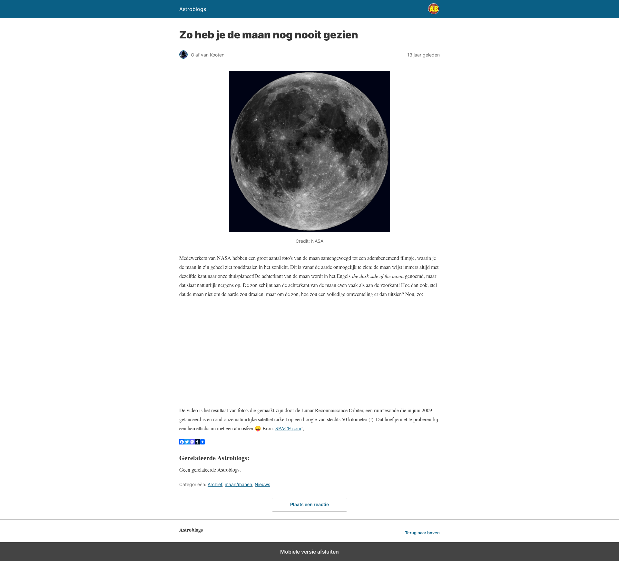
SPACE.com (288, 428)
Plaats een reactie (309, 504)
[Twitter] (187, 442)
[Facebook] (181, 442)
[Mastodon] (192, 442)
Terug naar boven (422, 532)
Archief (215, 484)
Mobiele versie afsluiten (309, 551)
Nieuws (262, 484)
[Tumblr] (197, 442)
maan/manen (238, 484)
